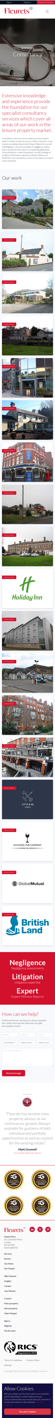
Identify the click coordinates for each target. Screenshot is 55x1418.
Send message (13, 1073)
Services (8, 1253)
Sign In (7, 1321)
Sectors (7, 1258)
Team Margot (10, 1313)
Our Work (8, 1263)
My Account (9, 1330)
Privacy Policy (33, 1360)
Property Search (45, 2)
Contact (8, 1298)
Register (27, 2)
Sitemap (8, 1365)
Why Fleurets (10, 1276)
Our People (9, 1268)
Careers (7, 1286)
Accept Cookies (27, 1411)
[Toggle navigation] (47, 11)
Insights (7, 1281)
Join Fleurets (10, 1291)
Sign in (9, 2)
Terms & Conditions (13, 1360)
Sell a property (10, 1308)
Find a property (11, 1303)
